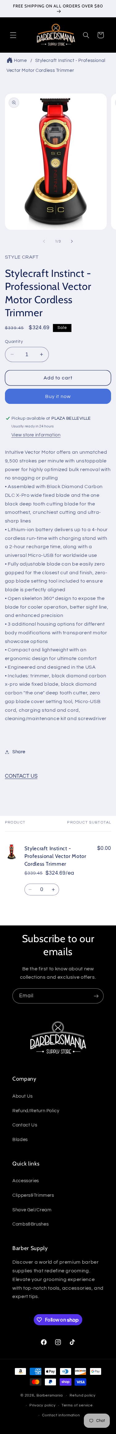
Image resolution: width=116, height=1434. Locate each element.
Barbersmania (50, 1395)
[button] (13, 35)
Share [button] (18, 752)
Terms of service (77, 1405)
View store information (36, 435)
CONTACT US (21, 776)
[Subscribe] (96, 995)
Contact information (61, 1415)
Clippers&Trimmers (33, 1195)
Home (20, 60)
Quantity (14, 341)
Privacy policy (42, 1405)
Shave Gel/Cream (31, 1210)
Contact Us (24, 1125)
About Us (22, 1096)
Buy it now (58, 396)
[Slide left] (44, 241)
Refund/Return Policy (35, 1110)
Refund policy (83, 1395)
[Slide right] (72, 241)
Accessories (25, 1180)
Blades (20, 1139)
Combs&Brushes (30, 1224)
